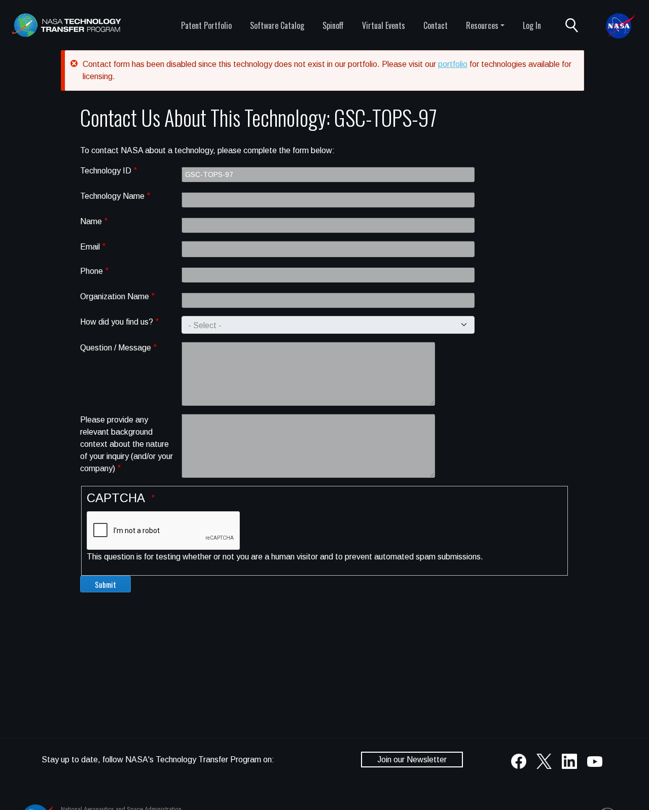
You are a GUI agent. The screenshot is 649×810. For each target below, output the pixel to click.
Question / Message (115, 347)
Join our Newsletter (412, 759)
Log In (532, 25)
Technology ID (105, 170)
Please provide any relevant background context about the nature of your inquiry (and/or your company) (126, 444)
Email (90, 246)
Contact (435, 25)
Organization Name (114, 296)
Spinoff (333, 25)
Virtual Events (383, 25)
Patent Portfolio (206, 25)
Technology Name (112, 196)
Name (91, 221)
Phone (91, 271)
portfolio (452, 64)
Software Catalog (277, 25)
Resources (482, 25)
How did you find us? (116, 322)
